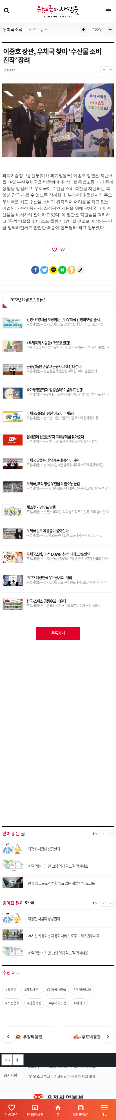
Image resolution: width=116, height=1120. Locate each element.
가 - (7, 1060)
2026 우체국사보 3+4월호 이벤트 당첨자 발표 (61, 1075)
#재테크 (79, 1003)
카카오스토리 (71, 270)
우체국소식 (13, 29)
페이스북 (35, 270)
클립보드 (80, 270)
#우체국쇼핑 (57, 1003)
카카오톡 (53, 270)
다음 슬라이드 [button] (107, 1036)
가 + (18, 1060)
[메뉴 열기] (108, 10)
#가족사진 (31, 989)
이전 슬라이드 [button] (8, 1036)
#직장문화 (12, 1003)
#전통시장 (34, 1003)
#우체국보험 (82, 989)
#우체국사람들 (56, 989)
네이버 (62, 270)
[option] (29, 1036)
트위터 (44, 270)
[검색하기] (6, 11)
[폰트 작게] (110, 68)
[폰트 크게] (104, 68)
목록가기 (58, 633)
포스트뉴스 (38, 29)
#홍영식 (10, 989)
